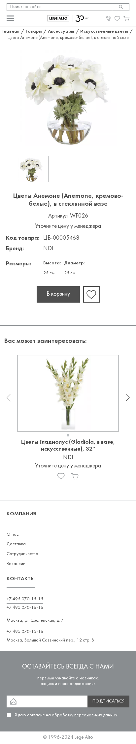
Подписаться (108, 701)
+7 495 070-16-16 (25, 608)
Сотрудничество (22, 554)
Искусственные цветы (104, 31)
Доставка (16, 544)
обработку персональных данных (84, 715)
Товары (33, 31)
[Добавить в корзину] (75, 476)
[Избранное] (61, 476)
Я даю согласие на (66, 715)
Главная (10, 31)
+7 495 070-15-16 (25, 632)
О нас (13, 534)
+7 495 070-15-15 (25, 599)
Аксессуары (61, 31)
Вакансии (16, 564)
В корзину (58, 294)
